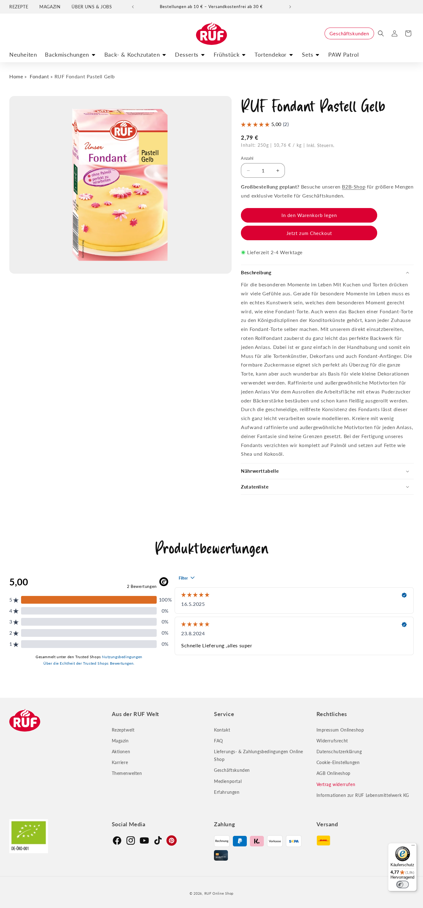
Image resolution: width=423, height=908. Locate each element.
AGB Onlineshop (333, 773)
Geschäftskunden (349, 33)
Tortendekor (271, 54)
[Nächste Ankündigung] (290, 7)
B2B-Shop (353, 186)
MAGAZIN (49, 6)
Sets (307, 54)
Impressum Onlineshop (340, 729)
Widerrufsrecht (332, 740)
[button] (381, 33)
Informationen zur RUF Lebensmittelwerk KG (362, 795)
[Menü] (413, 846)
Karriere (120, 762)
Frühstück (226, 54)
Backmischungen (67, 54)
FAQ (218, 740)
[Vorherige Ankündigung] (133, 7)
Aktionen (121, 751)
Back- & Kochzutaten (132, 54)
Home (16, 76)
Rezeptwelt (123, 729)
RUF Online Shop (219, 893)
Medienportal (228, 781)
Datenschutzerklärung (339, 751)
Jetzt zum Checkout (309, 233)
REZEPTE (18, 6)
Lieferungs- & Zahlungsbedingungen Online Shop (258, 755)
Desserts (186, 54)
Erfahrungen (227, 792)
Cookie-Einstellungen (338, 762)
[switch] (402, 884)
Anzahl (247, 158)
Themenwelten (127, 773)
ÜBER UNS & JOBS (92, 6)
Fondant (39, 76)
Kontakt (222, 729)
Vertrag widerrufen (335, 784)
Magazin (120, 740)
